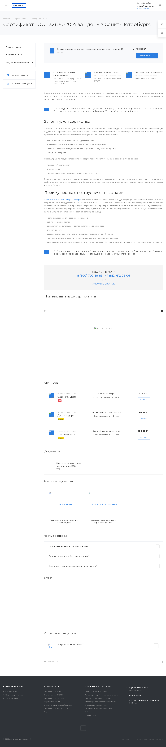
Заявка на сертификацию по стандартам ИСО (69, 464)
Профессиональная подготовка (98, 698)
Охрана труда (90, 715)
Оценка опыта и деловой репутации (59, 705)
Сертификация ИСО (52, 691)
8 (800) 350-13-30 (138, 688)
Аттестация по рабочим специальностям (102, 695)
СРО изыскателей (10, 698)
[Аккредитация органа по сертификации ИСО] (103, 504)
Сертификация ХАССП (53, 695)
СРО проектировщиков (13, 695)
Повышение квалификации (96, 691)
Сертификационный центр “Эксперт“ (62, 200)
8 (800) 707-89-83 (90, 275)
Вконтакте (83, 728)
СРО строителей (10, 691)
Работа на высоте (92, 712)
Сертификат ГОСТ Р (52, 702)
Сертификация (13, 47)
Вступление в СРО (15, 55)
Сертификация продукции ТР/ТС (57, 708)
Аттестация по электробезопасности (100, 702)
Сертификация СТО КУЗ (54, 698)
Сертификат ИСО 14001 (71, 644)
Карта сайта (126, 739)
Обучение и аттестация (17, 62)
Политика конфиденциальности (149, 739)
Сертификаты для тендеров (55, 712)
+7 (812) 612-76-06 (117, 275)
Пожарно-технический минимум (98, 708)
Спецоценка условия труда (96, 705)
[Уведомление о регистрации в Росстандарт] (64, 504)
